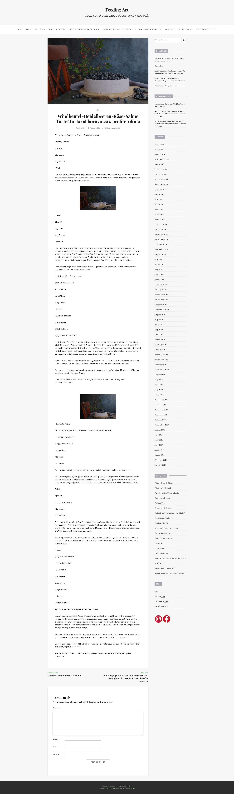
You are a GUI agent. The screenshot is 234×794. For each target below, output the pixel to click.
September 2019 (162, 310)
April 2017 (159, 450)
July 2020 (159, 259)
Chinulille (159, 66)
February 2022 (161, 169)
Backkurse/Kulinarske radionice (118, 29)
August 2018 (160, 375)
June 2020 (159, 264)
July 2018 (159, 380)
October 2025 (160, 144)
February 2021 (161, 224)
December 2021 (161, 179)
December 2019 (161, 294)
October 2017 (160, 420)
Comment (57, 708)
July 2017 (159, 435)
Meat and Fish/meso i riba (166, 528)
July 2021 (159, 199)
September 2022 (162, 159)
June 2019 (159, 325)
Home (20, 29)
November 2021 (161, 184)
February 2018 (161, 400)
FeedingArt (80, 128)
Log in (157, 591)
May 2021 (159, 209)
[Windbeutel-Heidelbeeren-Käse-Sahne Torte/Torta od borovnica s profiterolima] (98, 71)
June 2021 (159, 204)
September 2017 (162, 425)
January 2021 (160, 229)
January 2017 (160, 465)
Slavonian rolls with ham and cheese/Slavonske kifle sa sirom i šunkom (170, 113)
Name (56, 739)
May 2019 (159, 330)
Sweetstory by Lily (205, 29)
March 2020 (160, 279)
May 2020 (159, 269)
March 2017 (160, 455)
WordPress (131, 788)
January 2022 (160, 174)
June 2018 (159, 385)
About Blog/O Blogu (35, 29)
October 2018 (160, 365)
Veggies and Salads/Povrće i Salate (170, 573)
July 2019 (159, 320)
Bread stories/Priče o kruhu (179, 29)
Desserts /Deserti (163, 498)
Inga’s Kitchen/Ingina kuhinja (83, 29)
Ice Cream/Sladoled (164, 518)
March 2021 (160, 219)
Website (56, 754)
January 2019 (160, 350)
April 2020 (159, 274)
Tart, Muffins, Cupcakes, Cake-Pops (170, 558)
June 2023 (159, 149)
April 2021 (159, 214)
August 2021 (160, 194)
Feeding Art (117, 10)
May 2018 (159, 390)
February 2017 (161, 460)
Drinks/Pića (160, 503)
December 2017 (161, 410)
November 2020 (161, 239)
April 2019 (159, 335)
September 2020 (162, 249)
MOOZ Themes (112, 788)
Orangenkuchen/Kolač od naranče (169, 86)
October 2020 (161, 244)
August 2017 (160, 430)
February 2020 (161, 284)
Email (55, 747)
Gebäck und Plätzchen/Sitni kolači (170, 513)
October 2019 (160, 304)
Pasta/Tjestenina (162, 533)
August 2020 (160, 254)
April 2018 (159, 395)
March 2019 (160, 340)
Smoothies (159, 543)
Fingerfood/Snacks (163, 508)
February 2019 (161, 345)
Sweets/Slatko (161, 553)
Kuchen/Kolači (161, 523)
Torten (97, 110)
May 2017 (159, 445)
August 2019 (160, 315)
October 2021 (160, 189)
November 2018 (161, 360)
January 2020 (160, 289)
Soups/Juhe (160, 548)
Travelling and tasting (150, 29)
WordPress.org (161, 606)
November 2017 (161, 415)
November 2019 (161, 299)
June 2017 (159, 440)
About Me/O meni (57, 29)
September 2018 (162, 370)
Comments (161, 601)
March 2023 (160, 154)
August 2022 (160, 164)
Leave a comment (113, 128)
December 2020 (161, 234)
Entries (160, 596)
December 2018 (161, 355)
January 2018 (160, 405)
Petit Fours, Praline (163, 538)
